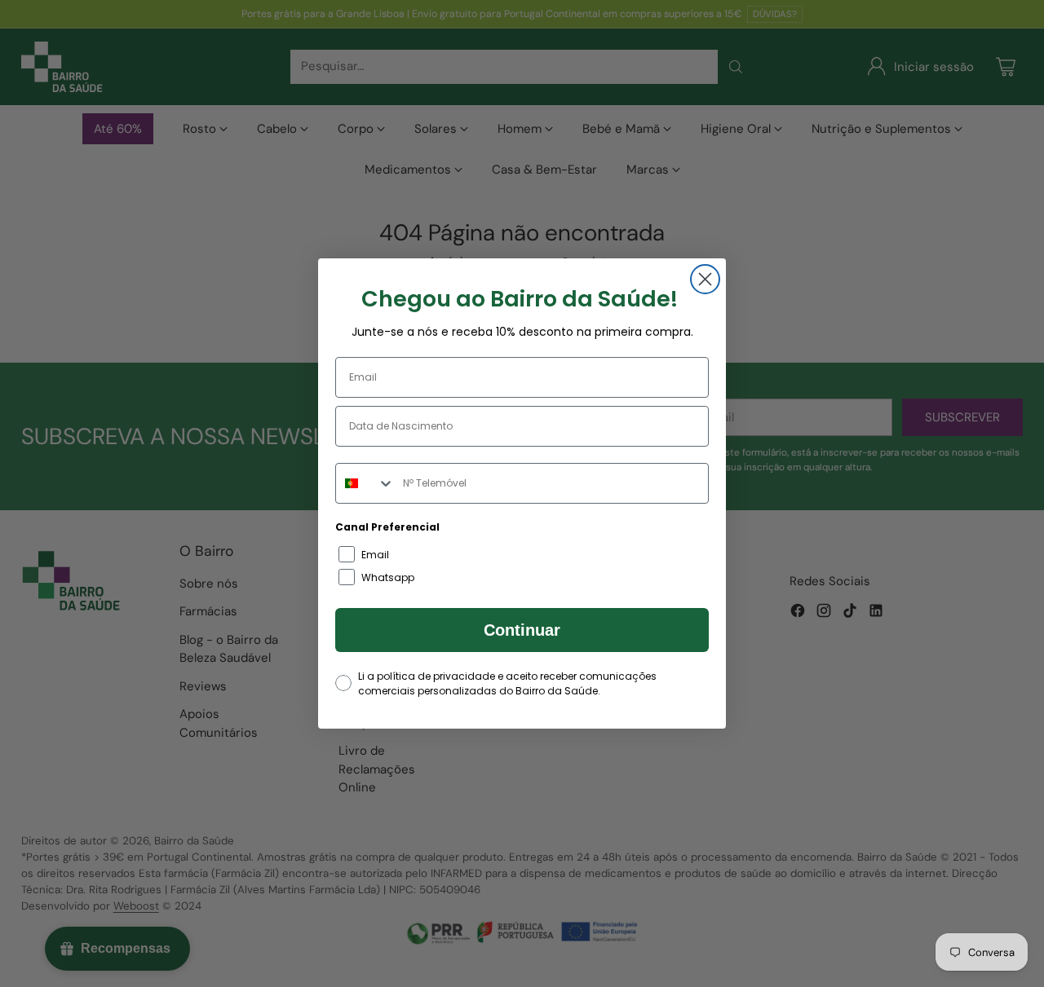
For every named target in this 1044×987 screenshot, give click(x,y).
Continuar (522, 630)
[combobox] (365, 483)
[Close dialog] (705, 279)
